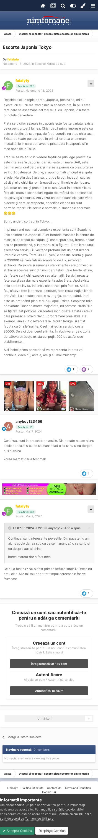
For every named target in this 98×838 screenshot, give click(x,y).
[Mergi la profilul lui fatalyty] (8, 85)
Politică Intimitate (32, 788)
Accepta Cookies (19, 831)
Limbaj (11, 788)
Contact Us (54, 788)
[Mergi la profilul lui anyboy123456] (8, 426)
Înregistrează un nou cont (49, 663)
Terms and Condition (78, 788)
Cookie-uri (49, 792)
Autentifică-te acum (49, 691)
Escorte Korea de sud (50, 63)
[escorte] (49, 489)
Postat (34, 90)
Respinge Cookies (51, 831)
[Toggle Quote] (10, 528)
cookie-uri (22, 805)
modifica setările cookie (58, 809)
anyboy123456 (28, 421)
